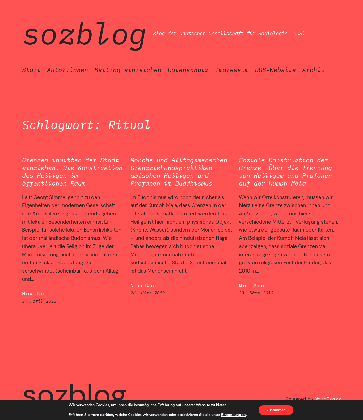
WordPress (328, 399)
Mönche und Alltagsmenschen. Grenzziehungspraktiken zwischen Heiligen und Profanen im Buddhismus (180, 171)
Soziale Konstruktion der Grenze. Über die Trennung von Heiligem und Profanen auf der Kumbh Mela (285, 171)
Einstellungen (233, 414)
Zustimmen (276, 410)
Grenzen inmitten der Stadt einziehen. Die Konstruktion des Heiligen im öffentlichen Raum (72, 171)
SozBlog (84, 33)
